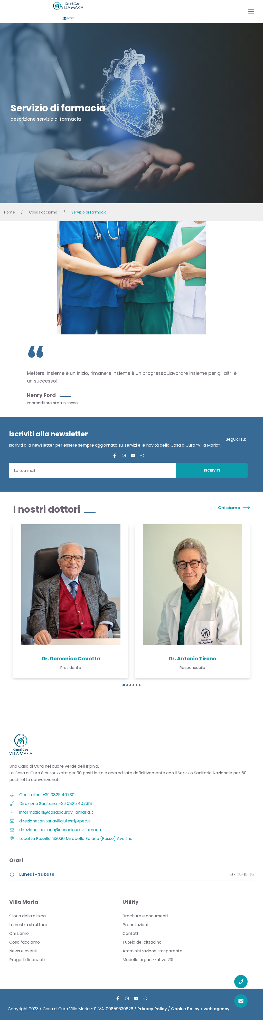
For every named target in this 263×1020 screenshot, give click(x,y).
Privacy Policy (152, 1009)
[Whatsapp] (142, 456)
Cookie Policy (185, 1009)
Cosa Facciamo (43, 212)
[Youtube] (133, 456)
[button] (250, 11)
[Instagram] (124, 456)
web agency (217, 1009)
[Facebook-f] (114, 456)
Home (9, 212)
